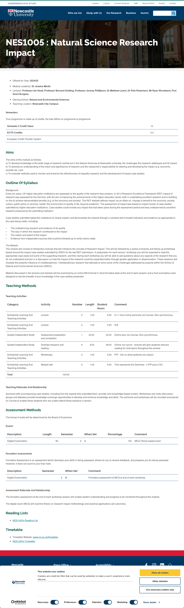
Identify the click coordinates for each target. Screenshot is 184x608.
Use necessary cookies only (160, 589)
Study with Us (94, 13)
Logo (21, 13)
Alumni (144, 13)
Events (162, 3)
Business (131, 13)
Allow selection (160, 581)
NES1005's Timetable (24, 541)
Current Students (121, 3)
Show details (149, 602)
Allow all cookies (160, 572)
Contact (172, 3)
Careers (95, 3)
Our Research (113, 13)
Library (106, 3)
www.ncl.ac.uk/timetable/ (45, 537)
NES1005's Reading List (25, 520)
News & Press (148, 3)
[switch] (82, 602)
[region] (92, 340)
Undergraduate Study (22, 3)
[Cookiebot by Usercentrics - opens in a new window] (18, 602)
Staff (136, 3)
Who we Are (75, 13)
